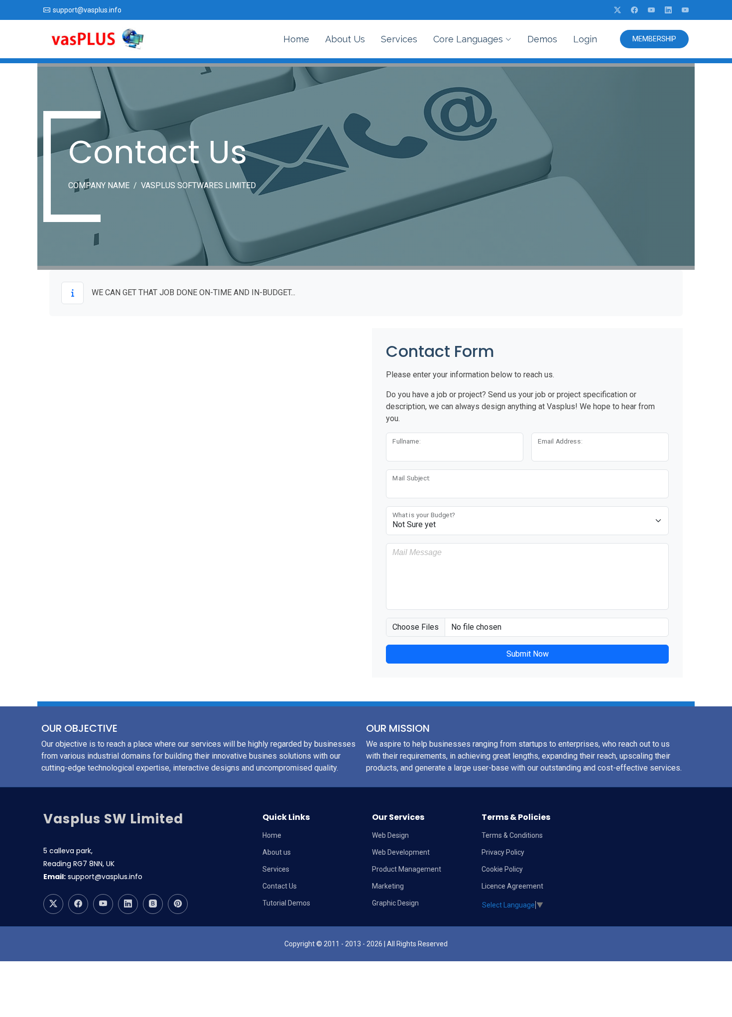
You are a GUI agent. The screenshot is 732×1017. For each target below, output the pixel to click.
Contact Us (279, 886)
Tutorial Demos (286, 903)
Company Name (98, 185)
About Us (345, 39)
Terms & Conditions (512, 835)
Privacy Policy (503, 852)
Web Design (390, 835)
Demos (542, 39)
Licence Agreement (512, 886)
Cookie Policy (502, 869)
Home (296, 39)
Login (585, 39)
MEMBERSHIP (654, 39)
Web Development (401, 852)
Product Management (406, 869)
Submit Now (527, 654)
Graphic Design (395, 903)
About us (276, 852)
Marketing (388, 886)
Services (399, 39)
